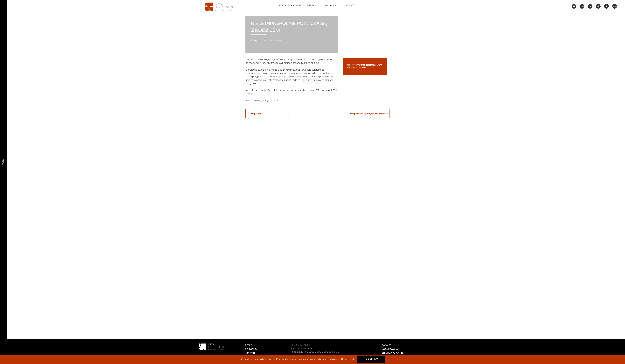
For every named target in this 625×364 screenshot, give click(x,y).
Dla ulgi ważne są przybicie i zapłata (367, 114)
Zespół (311, 5)
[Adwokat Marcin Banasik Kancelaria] (222, 6)
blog (615, 6)
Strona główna (290, 5)
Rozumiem (371, 359)
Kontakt (347, 5)
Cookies (386, 345)
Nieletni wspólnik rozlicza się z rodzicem (364, 66)
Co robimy (329, 5)
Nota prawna (390, 349)
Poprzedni (256, 114)
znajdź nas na (390, 353)
